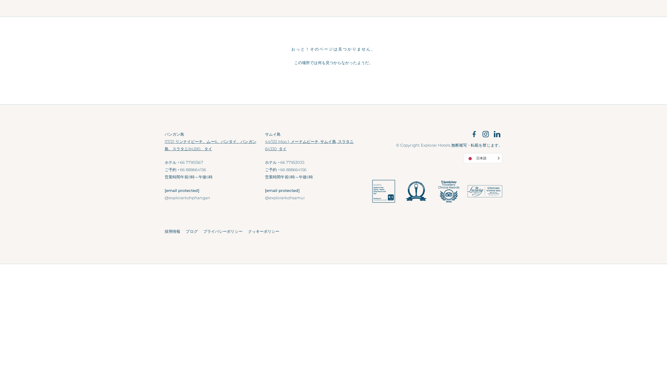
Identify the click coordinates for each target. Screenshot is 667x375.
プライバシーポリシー (223, 231)
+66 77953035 (291, 162)
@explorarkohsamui (285, 197)
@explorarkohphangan (187, 197)
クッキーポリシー (264, 231)
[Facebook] (474, 134)
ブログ (191, 231)
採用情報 (172, 231)
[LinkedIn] (497, 134)
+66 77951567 (190, 162)
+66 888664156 (191, 169)
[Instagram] (485, 134)
